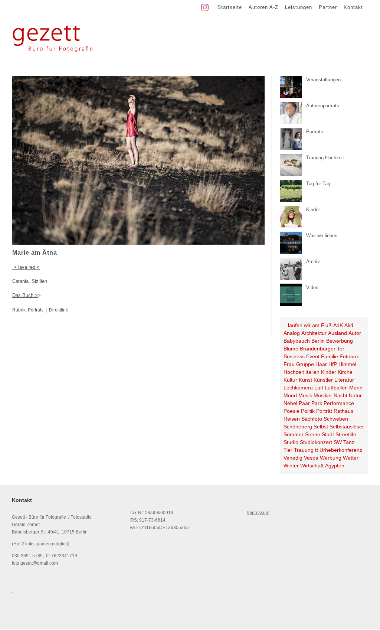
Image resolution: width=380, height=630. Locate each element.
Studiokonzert (316, 442)
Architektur (314, 333)
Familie (329, 356)
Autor (354, 333)
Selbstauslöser (347, 427)
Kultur (290, 380)
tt (316, 450)
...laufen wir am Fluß (308, 325)
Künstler (323, 380)
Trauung (304, 450)
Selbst (321, 427)
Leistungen (298, 7)
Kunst (305, 380)
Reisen (292, 419)
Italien (312, 372)
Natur (355, 395)
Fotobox (349, 356)
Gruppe (305, 364)
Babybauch (297, 341)
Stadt (328, 434)
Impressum (258, 512)
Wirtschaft (312, 466)
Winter (291, 466)
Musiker (323, 395)
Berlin (318, 341)
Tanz (348, 442)
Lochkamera (298, 388)
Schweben (336, 419)
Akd (348, 325)
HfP (332, 364)
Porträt (324, 411)
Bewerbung (339, 341)
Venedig (293, 458)
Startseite (229, 7)
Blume (291, 349)
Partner (328, 7)
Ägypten (334, 466)
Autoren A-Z (263, 7)
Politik (308, 411)
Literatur (344, 380)
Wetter (350, 458)
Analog (292, 333)
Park (316, 403)
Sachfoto (311, 419)
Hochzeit (294, 372)
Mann (356, 388)
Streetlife (345, 434)
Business (294, 356)
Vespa (311, 458)
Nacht (340, 395)
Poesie (291, 411)
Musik (305, 395)
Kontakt (353, 7)
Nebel (290, 403)
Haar (321, 364)
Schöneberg (298, 427)
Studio (291, 442)
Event (313, 356)
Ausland (337, 333)
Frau (289, 364)
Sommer (294, 434)
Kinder (328, 372)
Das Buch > (25, 295)
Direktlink (58, 310)
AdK (338, 325)
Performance (339, 403)
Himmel (347, 364)
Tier (288, 450)
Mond (290, 395)
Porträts (35, 310)
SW (338, 442)
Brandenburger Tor (322, 349)
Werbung (330, 458)
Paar (304, 403)
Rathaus (343, 411)
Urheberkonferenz (341, 450)
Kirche (345, 372)
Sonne (312, 434)
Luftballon (336, 388)
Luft (318, 388)
